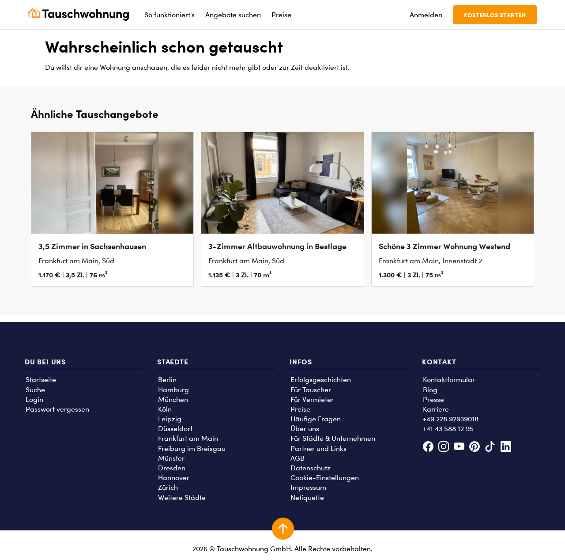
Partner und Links (318, 448)
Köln (165, 409)
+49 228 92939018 (450, 419)
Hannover (173, 477)
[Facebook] (428, 447)
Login (34, 399)
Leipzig (169, 419)
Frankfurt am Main (188, 438)
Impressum (308, 487)
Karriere (436, 409)
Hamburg (173, 390)
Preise (300, 409)
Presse (433, 399)
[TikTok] (490, 447)
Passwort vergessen (57, 409)
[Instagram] (443, 447)
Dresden (171, 468)
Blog (430, 390)
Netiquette (307, 497)
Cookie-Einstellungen (324, 477)
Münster (171, 458)
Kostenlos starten (495, 15)
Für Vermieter (312, 399)
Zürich (168, 487)
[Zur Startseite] (78, 14)
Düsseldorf (175, 428)
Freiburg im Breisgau (192, 448)
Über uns (304, 428)
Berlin (167, 379)
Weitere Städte (182, 497)
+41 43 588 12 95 (448, 428)
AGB (297, 458)
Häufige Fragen (315, 419)
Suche (35, 390)
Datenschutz (310, 468)
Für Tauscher (310, 390)
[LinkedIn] (506, 447)
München (173, 399)
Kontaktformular (449, 379)
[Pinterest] (475, 447)
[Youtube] (459, 447)
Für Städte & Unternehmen (332, 438)
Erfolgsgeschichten (320, 379)
